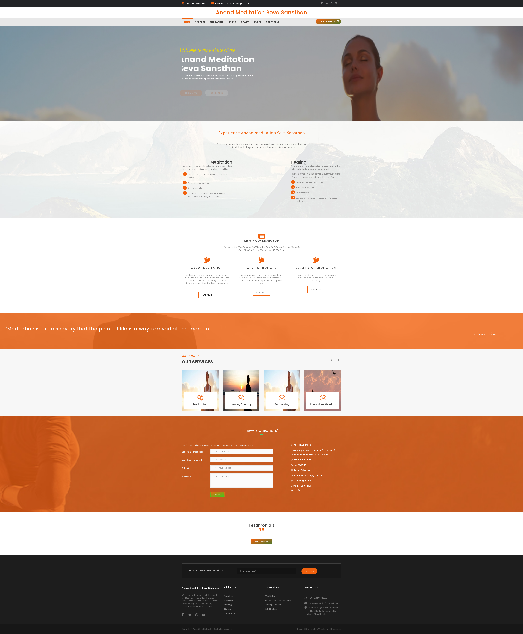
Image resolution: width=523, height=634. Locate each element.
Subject (185, 468)
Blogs (257, 22)
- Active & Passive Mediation (278, 600)
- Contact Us (229, 613)
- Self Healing (270, 609)
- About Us (228, 595)
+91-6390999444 (318, 598)
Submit (217, 494)
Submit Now (309, 571)
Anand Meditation (201, 628)
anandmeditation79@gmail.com (324, 603)
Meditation (216, 22)
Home (187, 22)
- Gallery (227, 609)
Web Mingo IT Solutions (329, 628)
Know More (300, 90)
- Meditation (229, 600)
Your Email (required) (192, 460)
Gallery (245, 22)
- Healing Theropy (273, 604)
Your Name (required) (192, 451)
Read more (207, 295)
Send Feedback (261, 541)
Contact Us (272, 22)
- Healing (227, 604)
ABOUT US (200, 22)
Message (186, 476)
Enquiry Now (328, 21)
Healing (232, 22)
